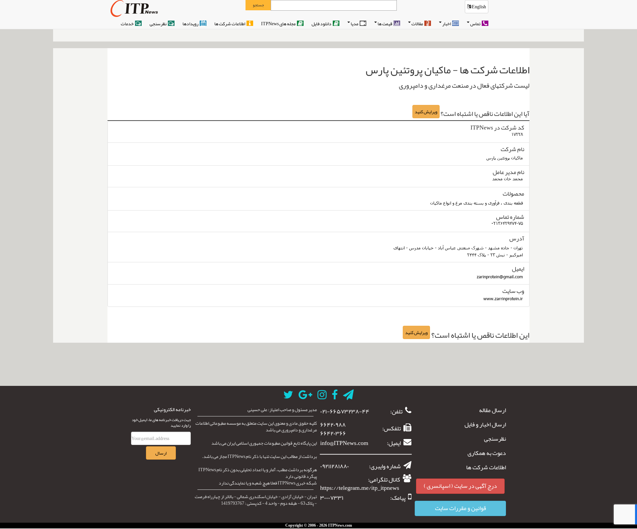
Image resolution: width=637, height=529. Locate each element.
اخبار (447, 23)
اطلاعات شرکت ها (230, 23)
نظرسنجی (158, 23)
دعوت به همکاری (486, 453)
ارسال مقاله (492, 410)
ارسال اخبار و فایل (485, 424)
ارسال (161, 453)
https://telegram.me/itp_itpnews (359, 488)
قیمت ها (385, 23)
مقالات (417, 23)
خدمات (127, 23)
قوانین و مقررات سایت (460, 508)
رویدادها (190, 23)
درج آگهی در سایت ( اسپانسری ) (460, 486)
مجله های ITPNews (278, 23)
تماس (475, 23)
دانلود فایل (322, 23)
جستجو (258, 5)
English (478, 6)
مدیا (355, 23)
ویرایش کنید (426, 111)
